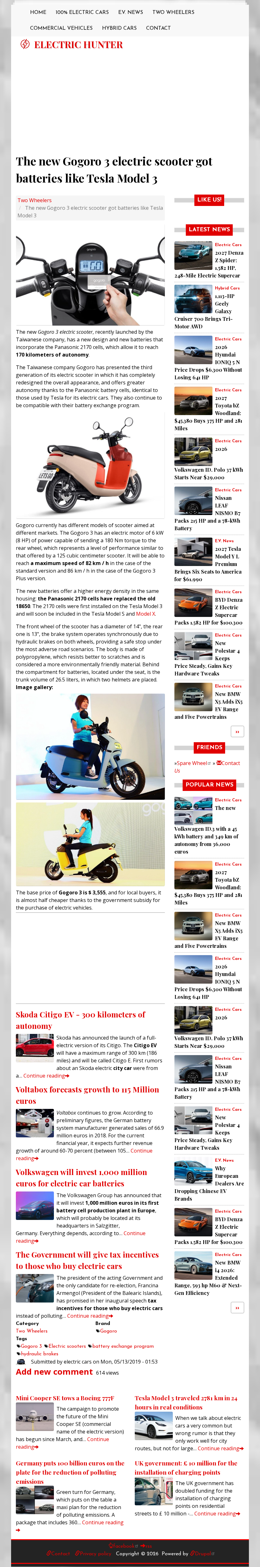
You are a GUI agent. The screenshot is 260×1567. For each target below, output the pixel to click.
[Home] (25, 44)
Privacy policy (95, 1554)
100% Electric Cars (82, 12)
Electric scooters (67, 1346)
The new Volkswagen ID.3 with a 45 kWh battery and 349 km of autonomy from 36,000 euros (206, 830)
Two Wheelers (173, 12)
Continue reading (44, 1075)
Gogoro (108, 1331)
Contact (158, 28)
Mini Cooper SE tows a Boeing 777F (65, 1398)
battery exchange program (123, 1346)
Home (38, 12)
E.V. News (130, 12)
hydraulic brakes (39, 1354)
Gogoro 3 (31, 1346)
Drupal (203, 1554)
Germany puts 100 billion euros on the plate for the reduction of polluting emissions (70, 1472)
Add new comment (54, 1371)
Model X (145, 613)
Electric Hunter (78, 44)
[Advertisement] (130, 99)
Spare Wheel (192, 763)
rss (149, 1546)
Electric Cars (228, 245)
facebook (123, 1546)
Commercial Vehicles (61, 28)
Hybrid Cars (119, 28)
